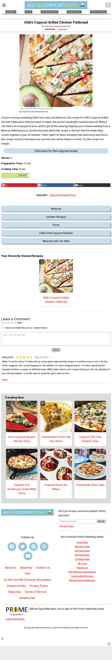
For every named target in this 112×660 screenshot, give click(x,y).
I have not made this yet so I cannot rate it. (26, 327)
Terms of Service (35, 592)
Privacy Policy (39, 586)
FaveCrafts (82, 542)
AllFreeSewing (82, 555)
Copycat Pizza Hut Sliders (56, 487)
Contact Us (43, 567)
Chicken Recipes (56, 217)
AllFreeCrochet (82, 546)
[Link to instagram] (44, 546)
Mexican (56, 208)
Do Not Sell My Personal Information (27, 579)
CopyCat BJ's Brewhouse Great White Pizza (21, 489)
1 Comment (62, 29)
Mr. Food (82, 563)
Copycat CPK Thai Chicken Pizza (90, 439)
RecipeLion (82, 567)
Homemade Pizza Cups (90, 485)
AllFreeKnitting (82, 550)
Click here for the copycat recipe (56, 151)
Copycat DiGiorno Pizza (62, 195)
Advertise (26, 567)
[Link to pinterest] (33, 546)
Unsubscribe (27, 598)
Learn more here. (15, 619)
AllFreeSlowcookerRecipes (82, 572)
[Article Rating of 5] (50, 29)
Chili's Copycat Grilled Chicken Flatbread (56, 299)
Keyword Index (16, 586)
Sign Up (101, 521)
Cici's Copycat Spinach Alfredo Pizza (21, 439)
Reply (5, 379)
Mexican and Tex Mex (56, 241)
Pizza (56, 225)
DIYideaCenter (82, 559)
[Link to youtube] (28, 556)
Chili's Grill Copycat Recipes (56, 233)
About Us (10, 567)
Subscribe (14, 592)
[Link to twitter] (22, 546)
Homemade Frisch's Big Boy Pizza (55, 439)
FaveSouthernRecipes (82, 576)
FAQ (27, 573)
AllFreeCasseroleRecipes (82, 580)
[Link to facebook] (11, 546)
